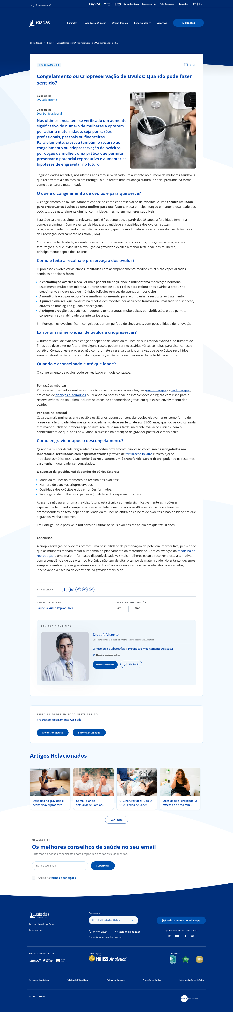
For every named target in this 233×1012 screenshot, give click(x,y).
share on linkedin (71, 589)
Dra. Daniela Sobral (49, 113)
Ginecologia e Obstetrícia (109, 649)
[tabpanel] (50, 789)
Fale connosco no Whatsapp (183, 920)
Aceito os (57, 878)
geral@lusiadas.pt (129, 931)
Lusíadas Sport (131, 4)
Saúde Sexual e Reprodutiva (55, 608)
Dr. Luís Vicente (47, 100)
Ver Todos (116, 819)
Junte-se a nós (149, 4)
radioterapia (180, 390)
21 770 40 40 (100, 932)
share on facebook (64, 589)
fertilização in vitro (139, 454)
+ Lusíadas (182, 4)
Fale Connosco (167, 4)
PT (194, 4)
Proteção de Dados (152, 980)
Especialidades (142, 23)
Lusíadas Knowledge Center (42, 924)
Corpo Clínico (120, 23)
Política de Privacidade (77, 980)
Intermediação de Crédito (191, 980)
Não (137, 608)
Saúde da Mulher (49, 65)
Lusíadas (72, 23)
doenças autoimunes (70, 395)
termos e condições (63, 878)
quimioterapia (156, 390)
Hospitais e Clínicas (94, 23)
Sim (118, 608)
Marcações (188, 22)
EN (200, 4)
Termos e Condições (39, 980)
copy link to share (78, 589)
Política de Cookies (115, 980)
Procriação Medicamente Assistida (150, 649)
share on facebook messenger (91, 589)
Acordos (162, 23)
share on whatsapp (85, 589)
